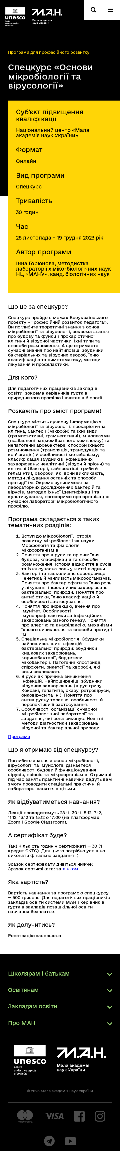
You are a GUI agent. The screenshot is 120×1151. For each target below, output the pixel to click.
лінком (70, 868)
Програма (19, 736)
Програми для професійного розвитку (48, 52)
